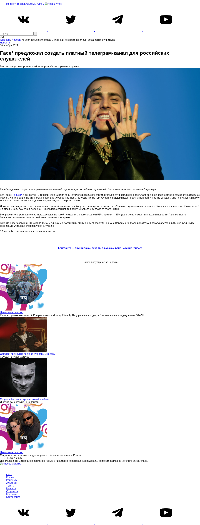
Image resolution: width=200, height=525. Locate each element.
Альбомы (30, 4)
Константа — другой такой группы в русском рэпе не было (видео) (100, 248)
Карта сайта (13, 497)
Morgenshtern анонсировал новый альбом (24, 399)
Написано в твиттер (11, 312)
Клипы (40, 4)
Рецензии (11, 480)
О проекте (12, 491)
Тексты (21, 4)
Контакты (11, 494)
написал (17, 195)
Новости (11, 4)
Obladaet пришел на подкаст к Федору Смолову (27, 354)
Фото (9, 474)
